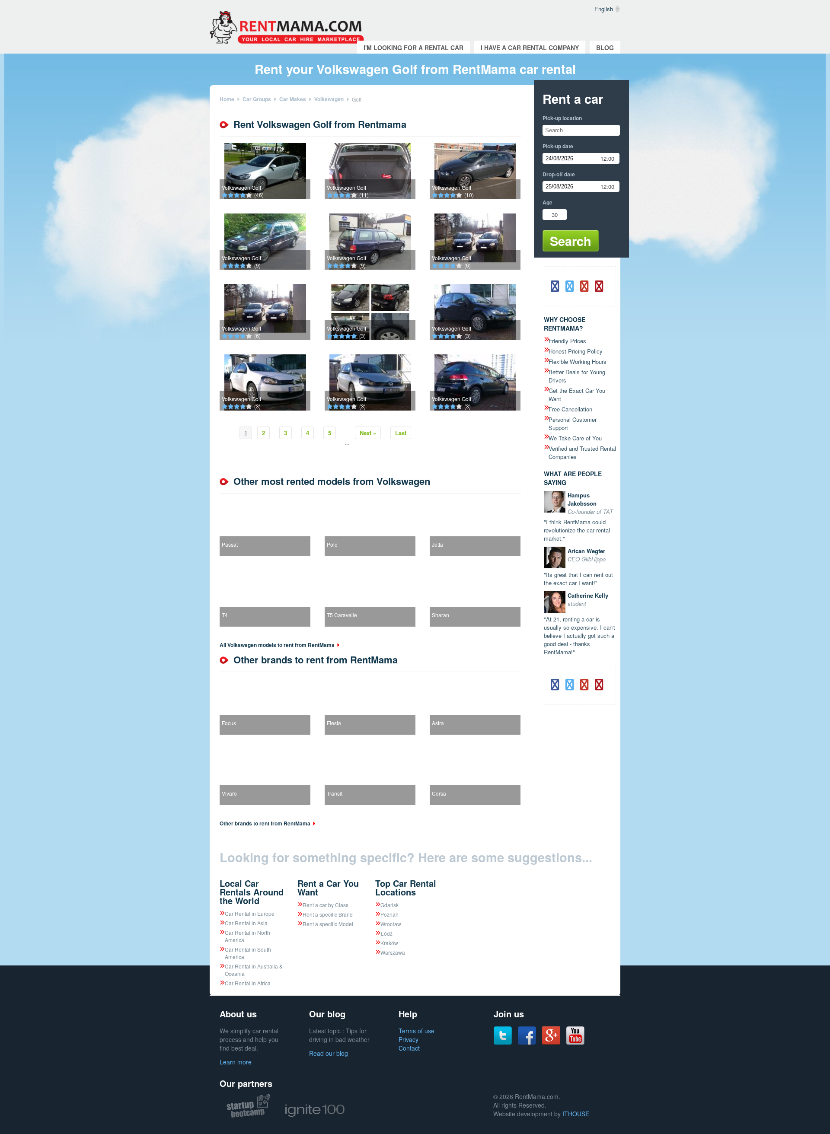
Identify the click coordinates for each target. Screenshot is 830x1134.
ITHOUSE (575, 1113)
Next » (368, 433)
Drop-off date (559, 174)
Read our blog (328, 1053)
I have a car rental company (530, 47)
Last (400, 433)
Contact (409, 1048)
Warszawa (392, 952)
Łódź (386, 933)
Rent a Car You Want (328, 887)
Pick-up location (562, 118)
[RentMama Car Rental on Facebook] (527, 1042)
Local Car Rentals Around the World (252, 892)
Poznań (389, 914)
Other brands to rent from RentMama (265, 823)
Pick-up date (558, 146)
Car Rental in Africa (248, 983)
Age (547, 202)
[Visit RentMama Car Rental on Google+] (551, 1042)
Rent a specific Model (328, 923)
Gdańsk (389, 904)
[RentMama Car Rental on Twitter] (503, 1042)
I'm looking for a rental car (413, 47)
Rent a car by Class (325, 904)
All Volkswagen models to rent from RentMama (277, 645)
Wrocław (390, 923)
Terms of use (416, 1030)
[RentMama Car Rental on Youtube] (575, 1042)
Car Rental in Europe (250, 913)
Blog (605, 47)
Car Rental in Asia (246, 923)
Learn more (236, 1062)
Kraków (389, 942)
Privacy (408, 1039)
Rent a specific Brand (328, 914)
